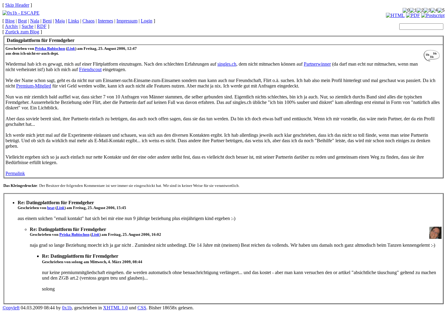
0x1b (67, 307)
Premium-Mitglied (33, 85)
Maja (60, 20)
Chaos (88, 20)
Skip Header (17, 5)
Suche (27, 26)
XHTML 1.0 (115, 307)
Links (73, 20)
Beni (47, 20)
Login (146, 20)
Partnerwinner (317, 64)
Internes (105, 20)
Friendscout (90, 69)
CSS (141, 307)
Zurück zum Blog (22, 31)
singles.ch (226, 64)
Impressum (126, 20)
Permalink (15, 173)
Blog (10, 20)
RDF (42, 26)
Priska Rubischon (50, 48)
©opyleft (10, 307)
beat (50, 207)
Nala (34, 20)
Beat (22, 20)
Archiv (11, 26)
